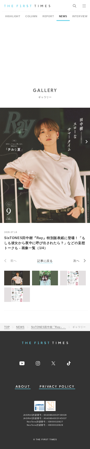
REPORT (48, 16)
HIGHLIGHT (12, 16)
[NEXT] (86, 141)
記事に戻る (45, 260)
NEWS (63, 16)
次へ (76, 260)
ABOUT (22, 386)
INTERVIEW (79, 16)
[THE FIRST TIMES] (27, 6)
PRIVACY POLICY (57, 386)
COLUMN (31, 16)
